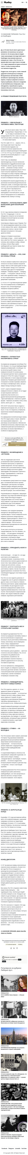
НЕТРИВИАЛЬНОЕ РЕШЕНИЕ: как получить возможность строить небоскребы (12, 1048)
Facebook (4, 1148)
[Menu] (2, 2)
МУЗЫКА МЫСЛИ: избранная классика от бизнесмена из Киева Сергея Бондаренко (13, 1022)
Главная (3, 6)
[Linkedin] (14, 948)
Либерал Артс (9, 6)
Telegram (11, 1148)
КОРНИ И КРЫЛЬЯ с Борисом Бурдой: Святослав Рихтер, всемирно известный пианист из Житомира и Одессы (12, 1136)
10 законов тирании (11, 944)
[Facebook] (11, 948)
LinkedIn (17, 1148)
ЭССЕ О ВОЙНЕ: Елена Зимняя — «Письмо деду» (12, 995)
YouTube (24, 1148)
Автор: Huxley (10, 40)
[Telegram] (17, 948)
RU (22, 2)
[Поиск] (26, 2)
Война (20, 944)
